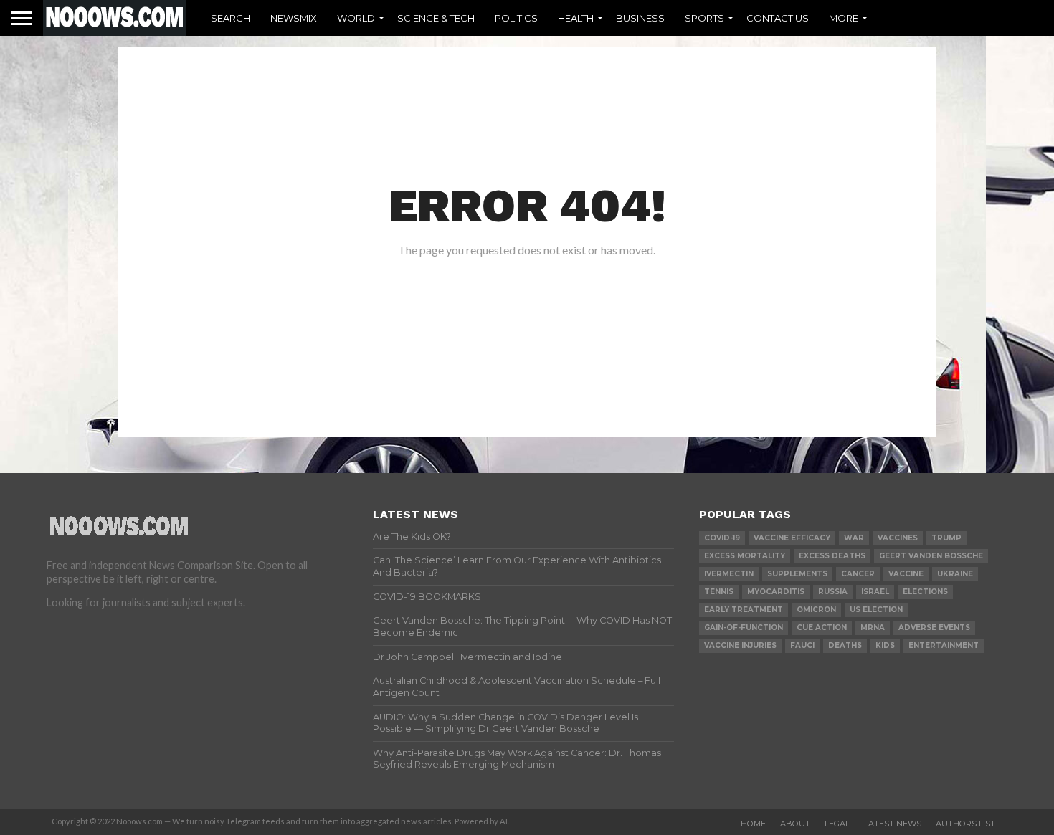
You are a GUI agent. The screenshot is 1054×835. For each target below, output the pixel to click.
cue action (822, 627)
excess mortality (744, 555)
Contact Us (777, 18)
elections (925, 591)
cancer (858, 573)
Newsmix (293, 18)
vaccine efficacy (792, 538)
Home (753, 824)
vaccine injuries (740, 645)
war (854, 538)
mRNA (872, 627)
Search (230, 18)
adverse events (934, 627)
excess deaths (832, 555)
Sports (704, 18)
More (843, 18)
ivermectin (729, 573)
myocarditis (775, 591)
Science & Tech (436, 18)
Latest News (892, 824)
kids (885, 645)
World (356, 18)
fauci (802, 645)
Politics (516, 18)
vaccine (906, 573)
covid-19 (722, 538)
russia (833, 591)
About (795, 824)
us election (876, 609)
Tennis (718, 591)
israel (875, 591)
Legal (837, 824)
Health (576, 18)
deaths (845, 645)
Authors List (965, 824)
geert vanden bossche (931, 555)
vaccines (898, 538)
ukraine (955, 573)
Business (640, 18)
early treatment (743, 609)
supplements (797, 573)
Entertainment (943, 645)
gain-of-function (743, 627)
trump (946, 538)
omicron (816, 609)
